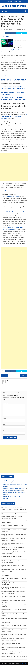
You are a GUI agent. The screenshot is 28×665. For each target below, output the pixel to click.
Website (5, 430)
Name (4, 418)
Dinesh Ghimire (23, 663)
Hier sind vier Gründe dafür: (13, 80)
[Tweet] (21, 33)
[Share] (10, 33)
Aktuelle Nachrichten (14, 5)
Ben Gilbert (6, 36)
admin (11, 29)
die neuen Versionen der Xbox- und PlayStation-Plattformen (14, 116)
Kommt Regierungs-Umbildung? (10, 513)
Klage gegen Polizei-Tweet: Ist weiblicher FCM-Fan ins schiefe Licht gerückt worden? (24, 375)
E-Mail (5, 424)
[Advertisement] (14, 167)
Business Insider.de (10, 190)
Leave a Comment (21, 29)
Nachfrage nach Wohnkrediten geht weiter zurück (14, 618)
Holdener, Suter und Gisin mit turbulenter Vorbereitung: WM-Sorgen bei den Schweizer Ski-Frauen (14, 509)
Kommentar (6, 403)
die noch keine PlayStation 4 (10, 49)
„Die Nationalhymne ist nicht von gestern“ (5, 375)
